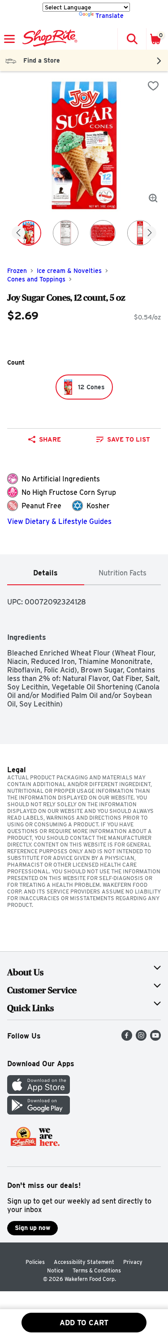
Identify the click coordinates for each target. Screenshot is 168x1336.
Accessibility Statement (84, 1262)
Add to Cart (84, 1323)
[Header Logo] (48, 39)
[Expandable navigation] (9, 39)
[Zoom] (153, 198)
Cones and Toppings (36, 279)
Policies (35, 1262)
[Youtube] (155, 1038)
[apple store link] (38, 1091)
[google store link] (38, 1112)
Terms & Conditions (97, 1270)
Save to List (128, 439)
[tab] (45, 573)
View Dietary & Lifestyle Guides (59, 521)
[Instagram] (141, 1038)
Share (50, 439)
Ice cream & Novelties (69, 270)
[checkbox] (153, 86)
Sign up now (32, 1227)
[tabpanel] (84, 646)
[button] (131, 39)
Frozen (17, 270)
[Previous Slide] (18, 233)
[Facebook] (126, 1038)
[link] (123, 439)
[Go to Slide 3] (103, 233)
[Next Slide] (149, 233)
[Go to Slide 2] (65, 233)
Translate (109, 15)
